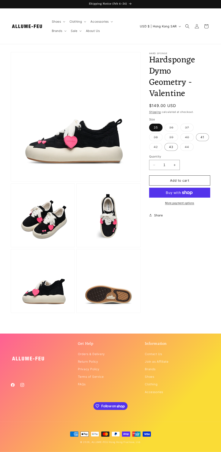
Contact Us (153, 354)
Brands (150, 369)
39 (173, 138)
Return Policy (88, 361)
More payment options (179, 203)
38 (158, 138)
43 (171, 147)
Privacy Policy (88, 369)
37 (189, 128)
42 (158, 148)
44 (189, 148)
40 (189, 138)
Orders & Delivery (91, 354)
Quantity (155, 156)
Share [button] (158, 215)
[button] (58, 21)
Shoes (149, 376)
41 (202, 137)
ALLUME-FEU (100, 442)
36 (173, 128)
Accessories (154, 392)
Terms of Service (91, 376)
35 (156, 127)
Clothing (151, 384)
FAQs (82, 384)
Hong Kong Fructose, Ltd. (125, 442)
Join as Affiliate (156, 361)
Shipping (155, 111)
